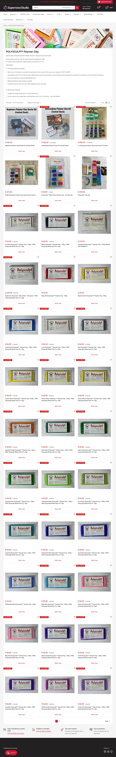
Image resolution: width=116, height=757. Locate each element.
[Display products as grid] (106, 102)
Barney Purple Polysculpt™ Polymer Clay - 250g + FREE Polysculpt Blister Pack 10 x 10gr (58, 656)
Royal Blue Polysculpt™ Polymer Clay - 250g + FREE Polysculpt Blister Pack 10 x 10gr (93, 554)
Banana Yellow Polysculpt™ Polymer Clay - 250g (92, 296)
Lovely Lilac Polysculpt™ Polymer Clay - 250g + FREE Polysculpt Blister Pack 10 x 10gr (93, 708)
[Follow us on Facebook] (105, 751)
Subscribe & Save (106, 2)
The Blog (30, 20)
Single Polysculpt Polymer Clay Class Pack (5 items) (20, 195)
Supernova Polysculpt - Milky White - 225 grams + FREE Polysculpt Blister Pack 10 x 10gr (21, 297)
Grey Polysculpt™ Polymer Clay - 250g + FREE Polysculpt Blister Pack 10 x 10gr (91, 348)
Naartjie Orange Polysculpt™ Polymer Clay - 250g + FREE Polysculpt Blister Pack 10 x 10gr (20, 451)
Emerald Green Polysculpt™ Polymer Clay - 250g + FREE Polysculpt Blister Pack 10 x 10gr (20, 502)
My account (86, 8)
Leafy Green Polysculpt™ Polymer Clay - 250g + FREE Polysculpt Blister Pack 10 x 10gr (93, 451)
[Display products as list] (109, 102)
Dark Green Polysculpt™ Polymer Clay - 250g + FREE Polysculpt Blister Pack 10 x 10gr (57, 451)
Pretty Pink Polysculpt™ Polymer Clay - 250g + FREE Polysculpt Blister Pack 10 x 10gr (93, 605)
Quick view (21, 151)
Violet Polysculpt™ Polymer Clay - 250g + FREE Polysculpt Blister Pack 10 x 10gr (92, 656)
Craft (58, 14)
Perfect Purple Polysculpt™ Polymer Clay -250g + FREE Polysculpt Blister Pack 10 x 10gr (58, 708)
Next (106, 721)
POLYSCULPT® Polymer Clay (16, 25)
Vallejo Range (88, 14)
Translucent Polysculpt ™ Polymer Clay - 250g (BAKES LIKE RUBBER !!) (94, 245)
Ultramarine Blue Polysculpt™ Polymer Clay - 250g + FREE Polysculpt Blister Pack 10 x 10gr (57, 554)
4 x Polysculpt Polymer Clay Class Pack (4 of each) (93, 145)
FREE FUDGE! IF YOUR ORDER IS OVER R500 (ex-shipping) (58, 2)
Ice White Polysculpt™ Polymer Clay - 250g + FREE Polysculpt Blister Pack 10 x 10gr (20, 245)
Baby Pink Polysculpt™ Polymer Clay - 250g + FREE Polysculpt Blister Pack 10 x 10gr (20, 656)
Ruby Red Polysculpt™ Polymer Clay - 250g (54, 296)
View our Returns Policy (43, 731)
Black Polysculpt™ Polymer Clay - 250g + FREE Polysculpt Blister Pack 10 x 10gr (55, 245)
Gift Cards (100, 14)
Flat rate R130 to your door (15, 733)
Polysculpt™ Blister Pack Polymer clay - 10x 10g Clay (57, 195)
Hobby (67, 14)
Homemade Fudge (38, 14)
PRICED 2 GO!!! (25, 14)
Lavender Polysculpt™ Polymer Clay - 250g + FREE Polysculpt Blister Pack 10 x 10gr (20, 708)
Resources (19, 20)
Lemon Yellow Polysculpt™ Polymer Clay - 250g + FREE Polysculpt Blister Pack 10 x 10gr (94, 399)
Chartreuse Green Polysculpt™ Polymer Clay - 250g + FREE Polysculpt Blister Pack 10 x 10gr (57, 502)
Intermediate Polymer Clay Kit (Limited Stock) (55, 145)
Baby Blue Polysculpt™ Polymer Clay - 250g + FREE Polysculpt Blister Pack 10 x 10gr (57, 605)
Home (5, 14)
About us (13, 14)
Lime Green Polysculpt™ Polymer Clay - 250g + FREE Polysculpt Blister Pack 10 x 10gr (93, 502)
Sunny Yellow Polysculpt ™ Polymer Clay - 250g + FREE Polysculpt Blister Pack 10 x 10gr (58, 399)
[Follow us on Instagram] (108, 751)
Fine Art (49, 14)
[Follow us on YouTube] (111, 751)
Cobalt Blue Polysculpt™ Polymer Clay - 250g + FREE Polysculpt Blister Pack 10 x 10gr (21, 348)
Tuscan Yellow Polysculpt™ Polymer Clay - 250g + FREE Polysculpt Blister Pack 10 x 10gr (21, 399)
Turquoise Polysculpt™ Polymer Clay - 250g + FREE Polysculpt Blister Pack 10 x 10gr (20, 554)
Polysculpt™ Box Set (84, 195)
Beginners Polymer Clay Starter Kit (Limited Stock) (20, 145)
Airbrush (76, 14)
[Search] (77, 7)
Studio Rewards (8, 20)
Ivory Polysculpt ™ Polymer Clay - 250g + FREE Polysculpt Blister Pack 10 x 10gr (55, 348)
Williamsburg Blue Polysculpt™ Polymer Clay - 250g (20, 604)
